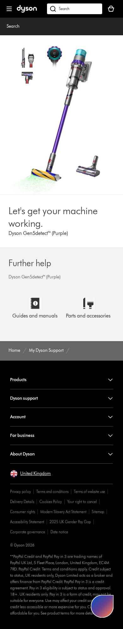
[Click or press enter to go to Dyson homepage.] (27, 11)
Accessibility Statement (27, 521)
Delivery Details (22, 501)
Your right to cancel (82, 501)
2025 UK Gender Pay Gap (70, 521)
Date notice (59, 531)
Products (18, 379)
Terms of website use (89, 491)
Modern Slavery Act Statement (63, 511)
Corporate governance (27, 531)
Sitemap (98, 511)
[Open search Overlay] (74, 8)
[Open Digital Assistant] (102, 606)
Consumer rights (22, 511)
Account (18, 417)
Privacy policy (20, 491)
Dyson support (24, 398)
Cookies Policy (50, 501)
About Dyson (22, 454)
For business (22, 435)
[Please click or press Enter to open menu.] (9, 9)
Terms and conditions (52, 491)
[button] (30, 474)
